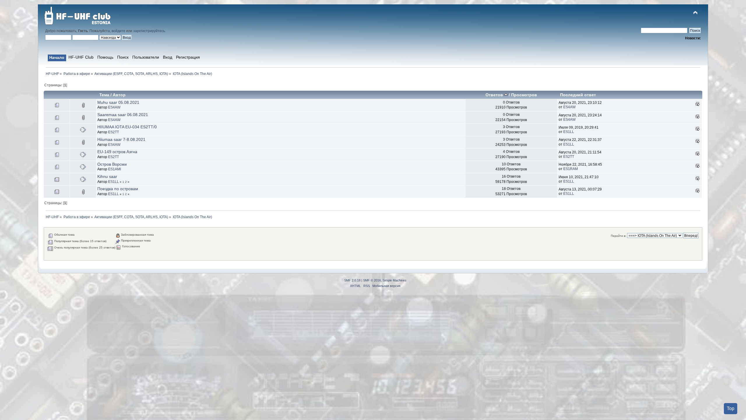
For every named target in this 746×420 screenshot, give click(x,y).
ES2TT (113, 132)
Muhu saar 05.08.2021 (118, 102)
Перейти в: (618, 235)
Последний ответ (578, 94)
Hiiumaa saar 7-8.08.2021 (121, 139)
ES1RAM (570, 169)
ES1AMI (114, 169)
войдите (118, 31)
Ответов (494, 94)
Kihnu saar (107, 176)
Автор (119, 94)
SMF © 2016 (372, 280)
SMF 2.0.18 (352, 280)
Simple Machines (395, 280)
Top (730, 408)
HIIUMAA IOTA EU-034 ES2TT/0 (127, 127)
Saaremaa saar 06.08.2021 (122, 114)
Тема (104, 94)
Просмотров (524, 94)
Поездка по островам (117, 188)
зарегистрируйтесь (149, 31)
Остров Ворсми (112, 164)
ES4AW (114, 107)
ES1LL (568, 132)
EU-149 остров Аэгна (117, 151)
